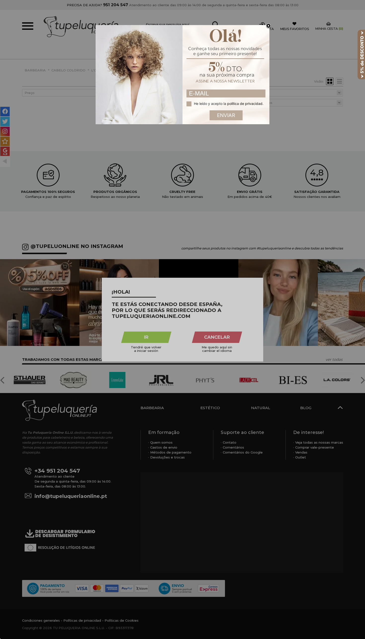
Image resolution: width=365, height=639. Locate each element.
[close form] (268, 26)
